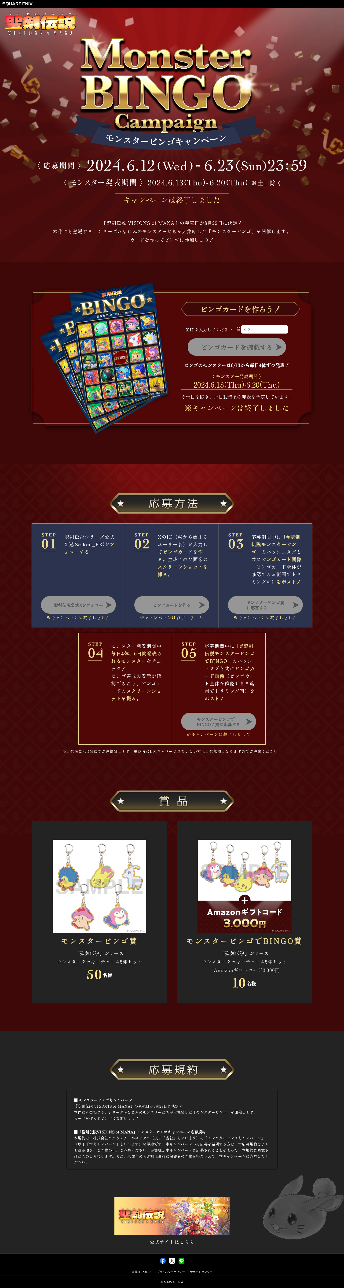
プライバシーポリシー (171, 1271)
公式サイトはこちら (172, 1241)
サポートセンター (201, 1271)
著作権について (142, 1271)
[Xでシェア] (172, 1262)
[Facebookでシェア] (163, 1262)
